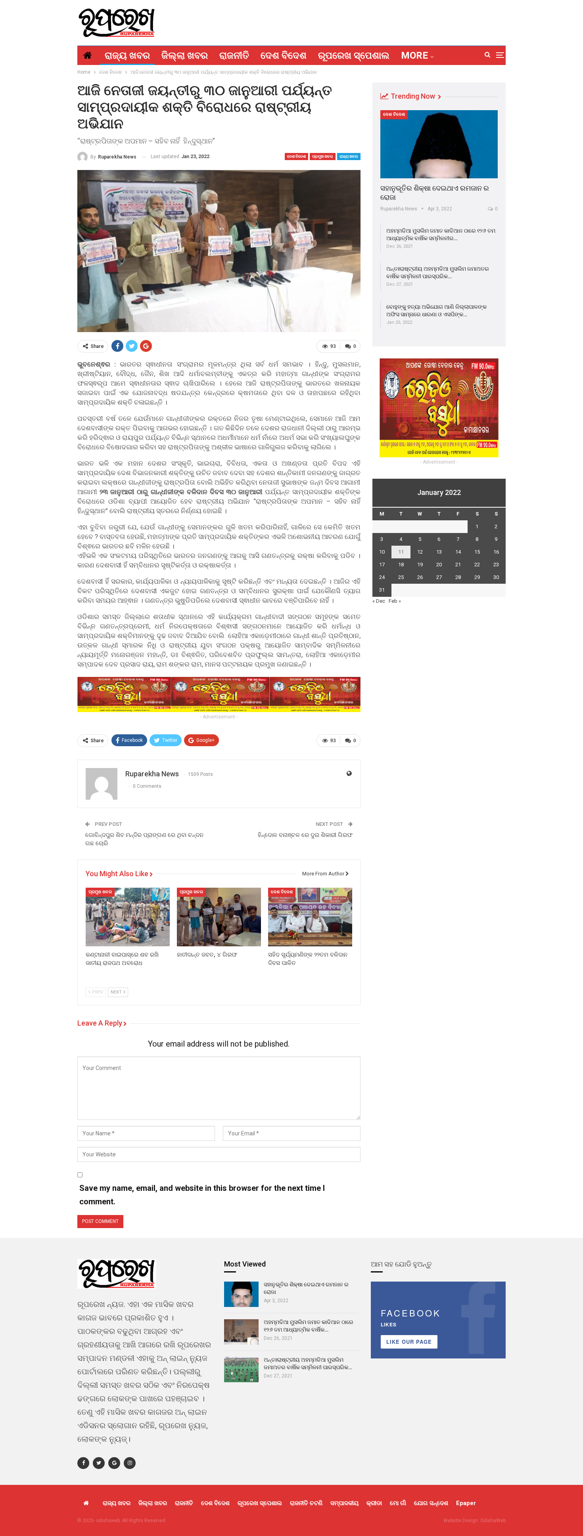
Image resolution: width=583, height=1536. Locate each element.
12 (420, 552)
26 (420, 577)
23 (496, 564)
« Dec (378, 601)
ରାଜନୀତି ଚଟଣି (306, 1503)
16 (496, 552)
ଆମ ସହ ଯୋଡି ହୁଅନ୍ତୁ (401, 1264)
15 (477, 552)
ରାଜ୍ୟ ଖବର (127, 55)
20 (439, 564)
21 (458, 564)
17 (382, 564)
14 (458, 552)
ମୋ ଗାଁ (398, 1503)
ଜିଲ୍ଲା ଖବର (184, 55)
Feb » (395, 601)
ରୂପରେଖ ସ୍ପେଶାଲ (353, 55)
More (414, 55)
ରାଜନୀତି (234, 55)
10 (382, 552)
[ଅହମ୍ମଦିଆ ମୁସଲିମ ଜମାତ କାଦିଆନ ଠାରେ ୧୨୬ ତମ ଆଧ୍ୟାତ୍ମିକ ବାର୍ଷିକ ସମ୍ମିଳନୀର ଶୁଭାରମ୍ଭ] (241, 1332)
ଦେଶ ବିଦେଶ (284, 55)
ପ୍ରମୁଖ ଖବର (322, 156)
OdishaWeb (493, 1520)
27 (439, 577)
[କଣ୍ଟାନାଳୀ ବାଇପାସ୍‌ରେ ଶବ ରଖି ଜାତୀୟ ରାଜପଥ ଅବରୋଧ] (128, 917)
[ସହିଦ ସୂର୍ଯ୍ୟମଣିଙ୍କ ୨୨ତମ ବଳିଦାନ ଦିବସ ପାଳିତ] (310, 917)
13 (439, 552)
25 (401, 577)
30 (496, 577)
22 (477, 564)
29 (477, 577)
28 (458, 577)
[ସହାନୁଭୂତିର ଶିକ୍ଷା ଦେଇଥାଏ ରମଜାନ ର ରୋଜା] (439, 144)
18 (401, 564)
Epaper (466, 1503)
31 (382, 590)
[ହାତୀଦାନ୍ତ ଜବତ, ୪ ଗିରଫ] (219, 917)
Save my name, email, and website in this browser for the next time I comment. (202, 1194)
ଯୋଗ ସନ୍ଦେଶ (431, 1503)
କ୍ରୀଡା (374, 1503)
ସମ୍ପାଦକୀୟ (344, 1503)
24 (382, 577)
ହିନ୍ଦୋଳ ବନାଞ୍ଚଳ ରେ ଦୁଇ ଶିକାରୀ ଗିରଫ (305, 835)
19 (420, 564)
